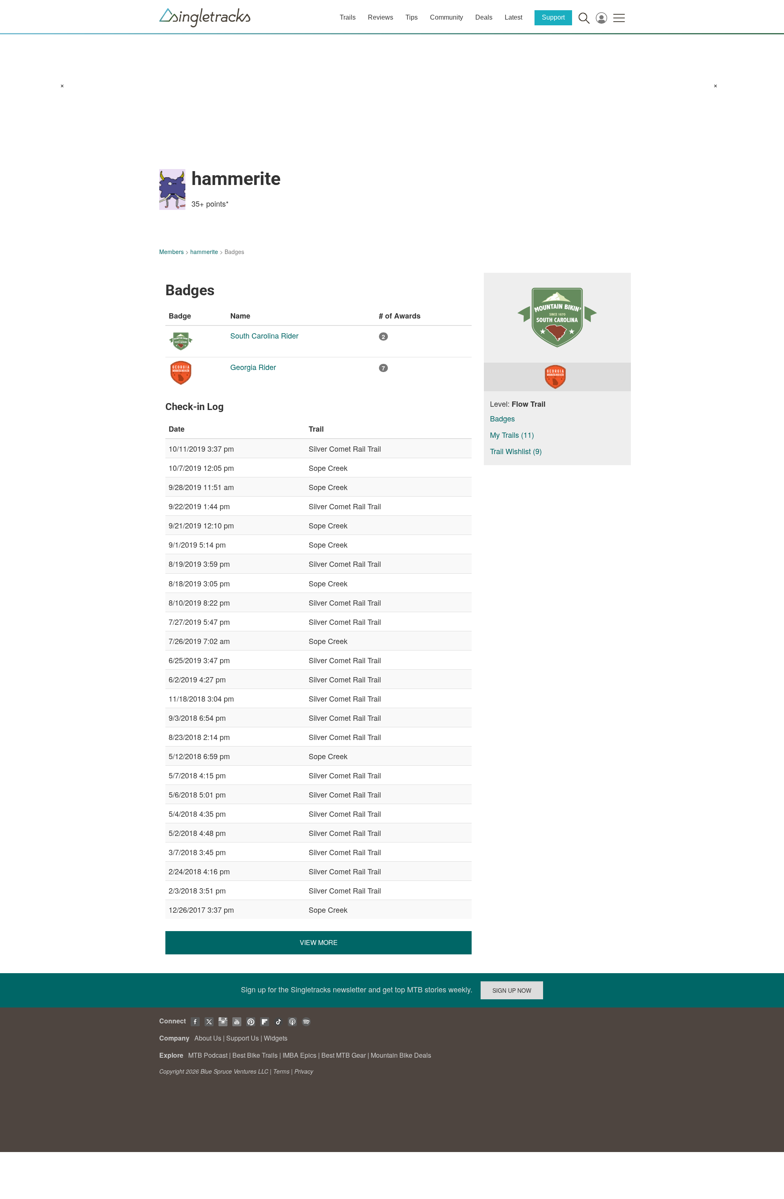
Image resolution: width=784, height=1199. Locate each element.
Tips (411, 17)
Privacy (303, 1071)
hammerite (204, 251)
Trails (348, 17)
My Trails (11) (512, 434)
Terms (281, 1071)
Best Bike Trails (255, 1055)
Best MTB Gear (343, 1055)
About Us (207, 1038)
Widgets (275, 1038)
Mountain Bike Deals (401, 1055)
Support (553, 17)
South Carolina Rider (264, 335)
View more (319, 942)
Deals (483, 17)
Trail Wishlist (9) (516, 451)
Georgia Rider (253, 366)
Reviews (380, 17)
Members (171, 251)
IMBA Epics (299, 1055)
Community (446, 17)
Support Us (242, 1038)
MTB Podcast (207, 1055)
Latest (513, 17)
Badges (502, 418)
